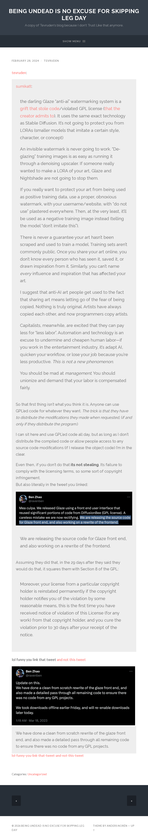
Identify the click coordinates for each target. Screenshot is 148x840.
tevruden (51, 60)
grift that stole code (39, 108)
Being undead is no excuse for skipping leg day (74, 14)
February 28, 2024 (25, 60)
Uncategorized (37, 774)
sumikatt (23, 86)
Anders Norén (117, 825)
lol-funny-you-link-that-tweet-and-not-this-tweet (48, 755)
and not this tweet (71, 659)
